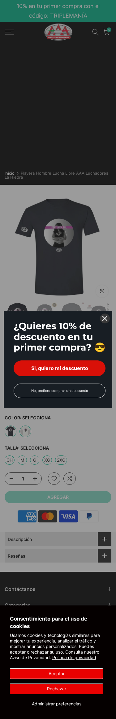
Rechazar (56, 688)
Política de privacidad (74, 657)
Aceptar (57, 673)
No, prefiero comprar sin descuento (59, 391)
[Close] (104, 318)
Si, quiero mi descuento (59, 368)
